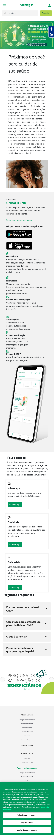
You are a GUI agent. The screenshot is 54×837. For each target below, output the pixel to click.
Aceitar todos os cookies (26, 830)
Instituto (27, 736)
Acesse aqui (15, 504)
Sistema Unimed (27, 724)
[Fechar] (51, 785)
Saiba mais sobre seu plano (19, 220)
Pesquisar (46, 13)
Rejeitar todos (27, 822)
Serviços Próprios (27, 740)
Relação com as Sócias (27, 720)
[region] (27, 808)
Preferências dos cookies (26, 815)
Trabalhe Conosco (27, 762)
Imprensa (27, 758)
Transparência (27, 728)
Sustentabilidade (27, 732)
